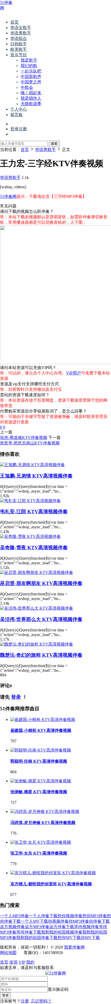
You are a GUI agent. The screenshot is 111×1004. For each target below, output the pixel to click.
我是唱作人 (31, 98)
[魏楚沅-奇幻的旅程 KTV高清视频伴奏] (36, 644)
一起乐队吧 (31, 71)
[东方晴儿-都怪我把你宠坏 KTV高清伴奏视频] (53, 873)
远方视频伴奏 (12, 926)
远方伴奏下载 (61, 926)
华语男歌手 (20, 33)
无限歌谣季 (31, 104)
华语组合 (18, 38)
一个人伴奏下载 (43, 916)
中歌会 (27, 87)
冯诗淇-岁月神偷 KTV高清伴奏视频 (42, 822)
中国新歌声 (31, 76)
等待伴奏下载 (28, 932)
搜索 (54, 144)
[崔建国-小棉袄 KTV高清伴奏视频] (42, 719)
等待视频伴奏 (86, 926)
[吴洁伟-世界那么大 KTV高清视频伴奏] (36, 608)
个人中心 (18, 109)
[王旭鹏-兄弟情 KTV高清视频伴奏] (32, 465)
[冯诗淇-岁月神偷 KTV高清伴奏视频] (44, 811)
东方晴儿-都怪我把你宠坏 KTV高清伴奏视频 (51, 884)
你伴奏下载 (99, 921)
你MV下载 (90, 937)
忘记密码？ (41, 1001)
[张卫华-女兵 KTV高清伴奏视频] (40, 842)
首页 (14, 22)
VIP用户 (73, 373)
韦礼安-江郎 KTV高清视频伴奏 (34, 511)
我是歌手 (29, 60)
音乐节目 (18, 55)
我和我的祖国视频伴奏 (61, 932)
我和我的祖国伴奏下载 (37, 937)
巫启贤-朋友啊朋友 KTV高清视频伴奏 (41, 583)
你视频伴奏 (58, 921)
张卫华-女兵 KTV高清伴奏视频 (38, 853)
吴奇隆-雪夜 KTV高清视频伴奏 (34, 547)
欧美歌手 (18, 49)
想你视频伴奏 (70, 916)
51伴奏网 (8, 196)
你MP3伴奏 (79, 921)
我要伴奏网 (74, 947)
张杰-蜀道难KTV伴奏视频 (23, 437)
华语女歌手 (20, 27)
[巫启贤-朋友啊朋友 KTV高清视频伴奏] (36, 572)
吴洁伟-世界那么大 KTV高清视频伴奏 (41, 619)
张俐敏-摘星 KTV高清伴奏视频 (38, 792)
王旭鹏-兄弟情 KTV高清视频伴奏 (36, 476)
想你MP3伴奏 (94, 916)
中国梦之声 (31, 82)
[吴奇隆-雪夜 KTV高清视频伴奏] (30, 536)
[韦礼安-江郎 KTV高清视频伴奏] (30, 501)
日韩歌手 (18, 44)
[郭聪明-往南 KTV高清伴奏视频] (40, 750)
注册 (25, 1001)
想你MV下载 (69, 937)
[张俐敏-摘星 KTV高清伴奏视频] (40, 781)
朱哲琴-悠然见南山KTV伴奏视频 (30, 443)
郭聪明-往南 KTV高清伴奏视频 (38, 761)
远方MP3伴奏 (37, 926)
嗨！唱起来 (31, 93)
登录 (16, 697)
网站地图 (8, 952)
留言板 (16, 114)
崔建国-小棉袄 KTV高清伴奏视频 (40, 730)
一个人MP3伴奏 (14, 916)
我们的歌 (29, 65)
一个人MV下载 (34, 921)
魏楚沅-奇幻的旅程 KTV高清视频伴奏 (41, 655)
